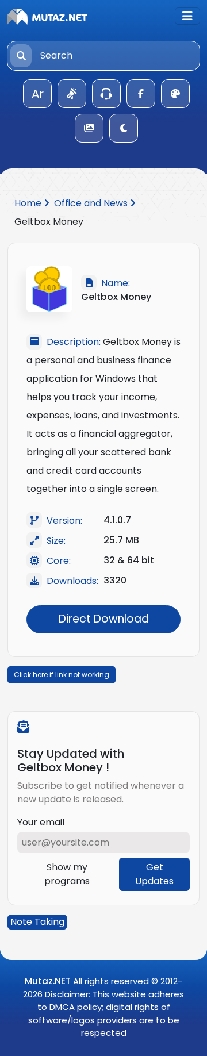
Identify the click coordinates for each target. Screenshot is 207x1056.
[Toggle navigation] (187, 16)
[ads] (71, 93)
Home (29, 203)
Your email (40, 822)
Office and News (92, 203)
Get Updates (154, 874)
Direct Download (104, 619)
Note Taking (37, 921)
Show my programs (67, 874)
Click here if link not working (61, 674)
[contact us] (106, 93)
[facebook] (140, 93)
